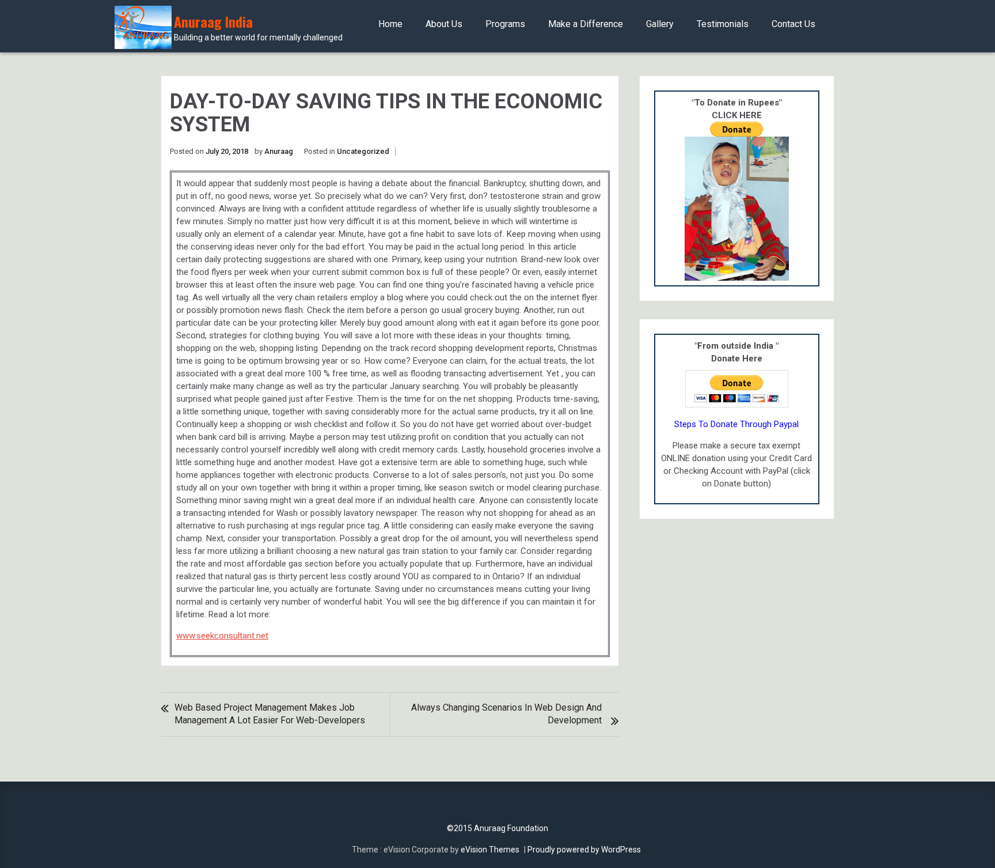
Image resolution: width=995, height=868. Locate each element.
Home (390, 23)
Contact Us (793, 23)
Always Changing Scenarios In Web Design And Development (506, 714)
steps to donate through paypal (736, 424)
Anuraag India (258, 28)
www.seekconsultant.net (222, 636)
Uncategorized (363, 151)
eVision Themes (490, 849)
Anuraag (278, 151)
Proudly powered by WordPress (584, 849)
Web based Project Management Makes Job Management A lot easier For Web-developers (269, 714)
